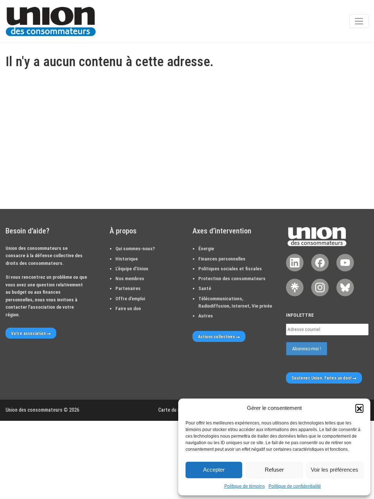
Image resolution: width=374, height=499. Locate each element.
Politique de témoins (244, 486)
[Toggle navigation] (359, 21)
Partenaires (128, 288)
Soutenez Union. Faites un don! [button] (321, 378)
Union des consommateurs (33, 410)
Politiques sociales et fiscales (230, 268)
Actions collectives (216, 336)
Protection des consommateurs (232, 278)
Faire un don (128, 308)
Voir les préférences (334, 469)
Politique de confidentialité (294, 486)
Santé (204, 288)
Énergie (206, 248)
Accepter (214, 469)
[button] (359, 408)
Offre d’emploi (130, 298)
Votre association (28, 333)
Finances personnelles (221, 259)
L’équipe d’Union (131, 268)
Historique (126, 259)
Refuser (274, 469)
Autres (205, 316)
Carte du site (172, 410)
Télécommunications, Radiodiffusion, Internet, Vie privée (235, 302)
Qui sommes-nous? (135, 248)
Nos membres (129, 278)
